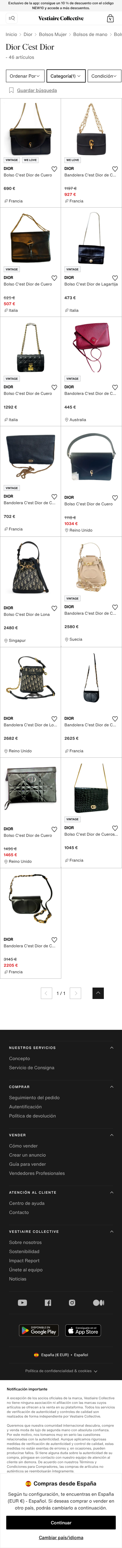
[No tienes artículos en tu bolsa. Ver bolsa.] (110, 18)
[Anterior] (46, 993)
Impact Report (24, 1260)
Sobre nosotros (25, 1242)
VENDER (17, 1135)
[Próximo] (75, 993)
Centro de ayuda (27, 1203)
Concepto (19, 1058)
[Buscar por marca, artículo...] (12, 18)
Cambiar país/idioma (61, 1537)
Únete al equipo (26, 1269)
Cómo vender (23, 1145)
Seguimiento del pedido (34, 1097)
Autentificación (25, 1106)
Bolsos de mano (90, 34)
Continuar (61, 1522)
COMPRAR (19, 1087)
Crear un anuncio (27, 1154)
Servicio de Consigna (31, 1067)
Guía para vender (27, 1164)
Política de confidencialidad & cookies (58, 1371)
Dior (28, 34)
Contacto (19, 1212)
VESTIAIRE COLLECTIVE (34, 1231)
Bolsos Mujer (53, 34)
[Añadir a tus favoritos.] (54, 169)
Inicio (11, 34)
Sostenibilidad (24, 1251)
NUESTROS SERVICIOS (32, 1048)
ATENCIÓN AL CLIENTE (33, 1192)
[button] (110, 18)
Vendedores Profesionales (37, 1173)
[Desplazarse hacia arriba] (98, 993)
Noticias (17, 1278)
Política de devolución (32, 1115)
